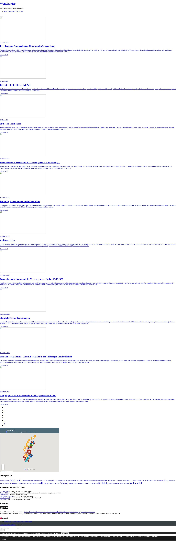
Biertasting (39, 480)
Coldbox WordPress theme (7, 525)
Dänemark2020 (60, 480)
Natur (166, 480)
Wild (124, 483)
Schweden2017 (72, 483)
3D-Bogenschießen (5, 480)
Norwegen (15, 483)
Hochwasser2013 (110, 480)
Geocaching (75, 480)
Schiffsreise (56, 483)
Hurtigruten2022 (127, 480)
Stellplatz (103, 483)
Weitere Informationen (54, 533)
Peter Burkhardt (4, 491)
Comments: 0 (4, 55)
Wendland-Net (4, 494)
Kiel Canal (144, 480)
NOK (1, 483)
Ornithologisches (24, 483)
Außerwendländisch (27, 480)
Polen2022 (35, 483)
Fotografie (68, 480)
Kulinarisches (151, 480)
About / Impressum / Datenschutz (13, 11)
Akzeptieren (65, 533)
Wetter (121, 483)
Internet (139, 480)
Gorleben (89, 480)
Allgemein (15, 479)
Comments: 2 (4, 171)
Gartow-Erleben (4, 493)
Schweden (64, 483)
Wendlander (7, 521)
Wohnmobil (136, 482)
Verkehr (110, 483)
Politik (39, 483)
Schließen (3, 539)
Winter (127, 483)
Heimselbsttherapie (97, 480)
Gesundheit (83, 480)
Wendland (115, 483)
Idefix (135, 480)
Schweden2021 (93, 483)
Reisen (44, 483)
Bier (34, 480)
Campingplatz (50, 480)
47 (4, 422)
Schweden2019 (83, 483)
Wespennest (3, 499)
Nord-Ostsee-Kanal (7, 483)
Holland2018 (119, 480)
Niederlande (171, 480)
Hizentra (103, 480)
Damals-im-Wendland (6, 496)
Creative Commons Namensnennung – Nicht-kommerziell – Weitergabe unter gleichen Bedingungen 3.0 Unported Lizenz (59, 512)
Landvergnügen (160, 480)
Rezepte (50, 483)
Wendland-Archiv (5, 498)
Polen (30, 483)
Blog (43, 480)
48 (4, 424)
